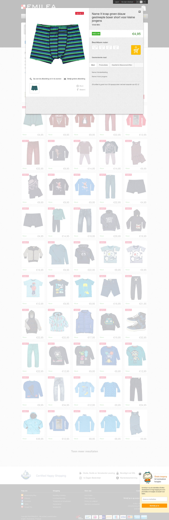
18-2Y (102, 47)
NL (141, 2)
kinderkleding (100, 72)
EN (138, 2)
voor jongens (99, 76)
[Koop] (136, 50)
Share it (82, 89)
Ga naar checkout (127, 2)
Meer (93, 65)
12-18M (95, 47)
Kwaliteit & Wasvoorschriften (122, 65)
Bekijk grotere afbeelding (76, 79)
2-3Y (109, 47)
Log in (117, 2)
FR (144, 2)
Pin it (81, 86)
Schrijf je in (154, 505)
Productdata (103, 65)
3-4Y (116, 47)
